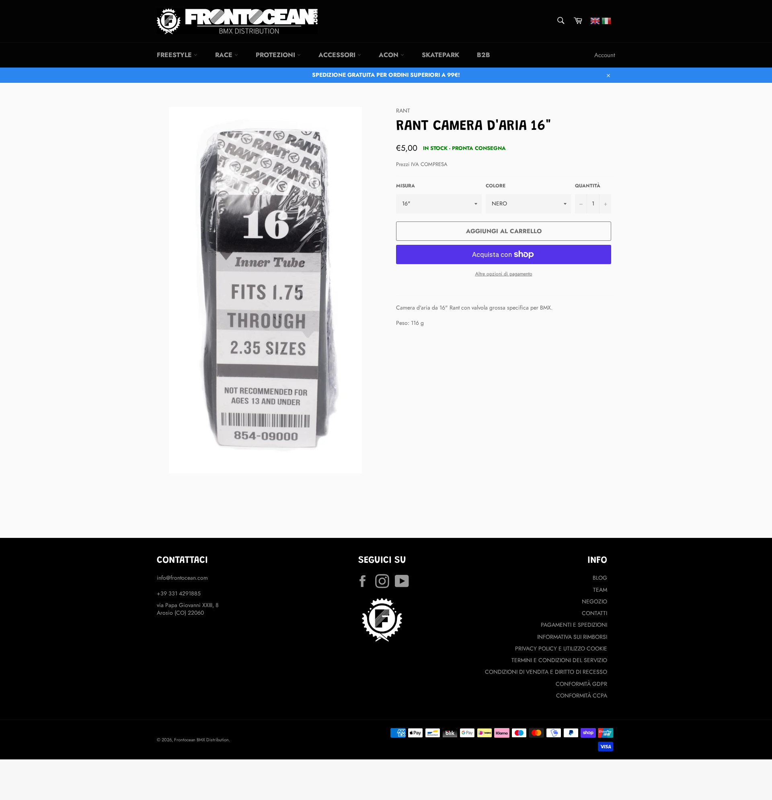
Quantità (587, 186)
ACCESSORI (337, 54)
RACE (224, 54)
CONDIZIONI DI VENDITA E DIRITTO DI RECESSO (546, 672)
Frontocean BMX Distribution (201, 739)
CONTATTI (594, 613)
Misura (405, 186)
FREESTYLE (175, 54)
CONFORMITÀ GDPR (581, 684)
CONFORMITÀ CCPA (581, 695)
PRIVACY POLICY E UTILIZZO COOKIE (561, 648)
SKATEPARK (440, 54)
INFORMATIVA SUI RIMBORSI (572, 637)
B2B (483, 54)
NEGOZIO (594, 601)
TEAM (600, 590)
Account (604, 55)
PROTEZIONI (276, 54)
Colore (495, 186)
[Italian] (606, 20)
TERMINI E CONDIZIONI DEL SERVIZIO (559, 660)
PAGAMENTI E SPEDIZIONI (574, 625)
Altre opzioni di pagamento (503, 274)
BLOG (600, 578)
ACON (389, 54)
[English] (595, 20)
